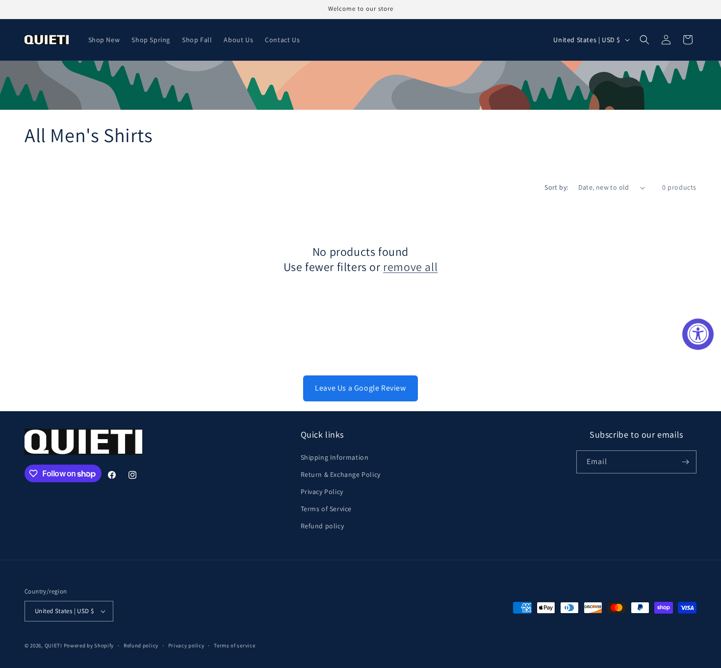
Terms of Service (326, 508)
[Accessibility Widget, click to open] (698, 334)
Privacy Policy (322, 491)
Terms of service (234, 645)
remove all (410, 266)
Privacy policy (186, 645)
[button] (644, 39)
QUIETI (53, 645)
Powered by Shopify (89, 645)
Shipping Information (335, 457)
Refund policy (322, 525)
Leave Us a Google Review (360, 388)
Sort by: (556, 187)
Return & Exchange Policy (341, 474)
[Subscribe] (685, 461)
